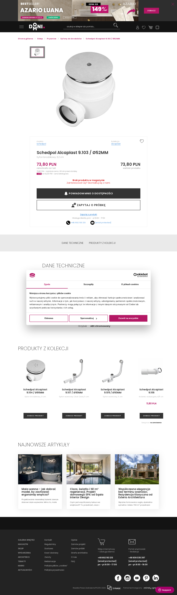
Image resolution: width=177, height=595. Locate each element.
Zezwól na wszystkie (128, 318)
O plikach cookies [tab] (130, 284)
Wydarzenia (24, 552)
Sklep (21, 548)
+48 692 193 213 (78, 222)
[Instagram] (127, 580)
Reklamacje (50, 561)
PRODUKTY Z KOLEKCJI (102, 243)
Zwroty (48, 557)
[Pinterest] (146, 580)
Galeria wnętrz (26, 540)
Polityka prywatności (54, 570)
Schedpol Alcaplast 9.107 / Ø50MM (74, 391)
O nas (74, 557)
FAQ (73, 561)
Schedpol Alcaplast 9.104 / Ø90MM (35, 391)
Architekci (24, 557)
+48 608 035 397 (136, 557)
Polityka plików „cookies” (56, 565)
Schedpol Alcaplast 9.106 (151, 391)
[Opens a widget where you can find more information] (164, 590)
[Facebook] (118, 580)
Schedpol (41, 143)
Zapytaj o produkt (88, 214)
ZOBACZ (151, 10)
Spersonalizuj (87, 318)
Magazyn (23, 544)
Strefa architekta (79, 552)
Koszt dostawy (51, 552)
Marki (21, 565)
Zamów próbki (78, 548)
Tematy (22, 561)
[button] (37, 52)
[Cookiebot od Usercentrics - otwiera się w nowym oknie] (135, 275)
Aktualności (25, 570)
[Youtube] (137, 580)
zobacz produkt (35, 416)
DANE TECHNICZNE (72, 243)
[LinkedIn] (155, 580)
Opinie (74, 540)
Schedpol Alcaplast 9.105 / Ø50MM (113, 391)
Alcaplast (116, 143)
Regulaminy (50, 544)
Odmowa (48, 318)
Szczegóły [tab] (89, 284)
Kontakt (48, 540)
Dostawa (49, 548)
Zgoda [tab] (47, 284)
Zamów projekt (78, 544)
